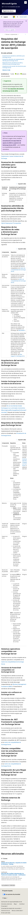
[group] (14, 544)
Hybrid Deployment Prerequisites (11, 223)
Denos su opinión (10, 30)
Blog (15, 904)
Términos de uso (5, 910)
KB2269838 (21, 330)
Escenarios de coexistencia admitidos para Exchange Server (13, 56)
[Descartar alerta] (25, 2)
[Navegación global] (1, 17)
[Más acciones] (25, 34)
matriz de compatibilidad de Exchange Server (18, 269)
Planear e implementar (11, 34)
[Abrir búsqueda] (17, 17)
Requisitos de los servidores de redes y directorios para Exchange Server (12, 63)
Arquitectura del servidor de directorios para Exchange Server (14, 66)
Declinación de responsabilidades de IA (11, 901)
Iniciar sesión (23, 17)
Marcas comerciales (17, 910)
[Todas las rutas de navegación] (2, 34)
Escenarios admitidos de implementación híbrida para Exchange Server (13, 60)
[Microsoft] (14, 17)
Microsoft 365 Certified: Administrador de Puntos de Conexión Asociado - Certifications (13, 874)
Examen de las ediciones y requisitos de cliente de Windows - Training (13, 863)
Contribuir (22, 904)
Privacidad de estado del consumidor (11, 908)
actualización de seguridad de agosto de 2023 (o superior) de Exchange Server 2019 (12, 143)
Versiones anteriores (6, 904)
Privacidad (4, 906)
